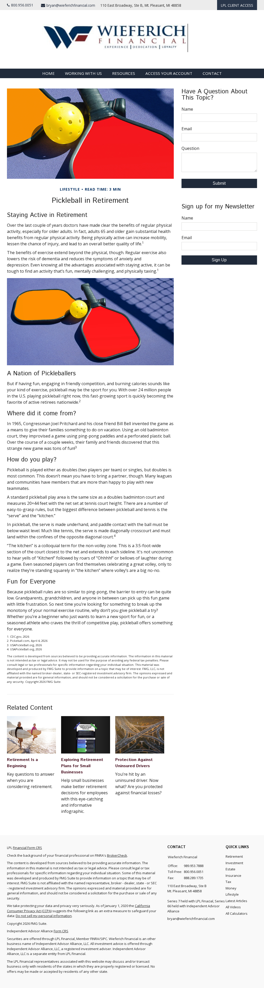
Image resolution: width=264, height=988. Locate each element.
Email (187, 129)
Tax (228, 881)
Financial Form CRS (27, 847)
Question (190, 148)
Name (187, 109)
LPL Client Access (237, 5)
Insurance (233, 875)
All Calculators (237, 913)
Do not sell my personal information (44, 915)
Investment (234, 863)
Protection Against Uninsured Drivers (134, 763)
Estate (230, 869)
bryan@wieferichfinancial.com (70, 5)
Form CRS (61, 931)
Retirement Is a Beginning (22, 763)
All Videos (233, 907)
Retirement (234, 856)
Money (231, 888)
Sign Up (219, 260)
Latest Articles (236, 900)
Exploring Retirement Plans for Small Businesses (82, 766)
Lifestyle (232, 894)
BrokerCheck (117, 855)
